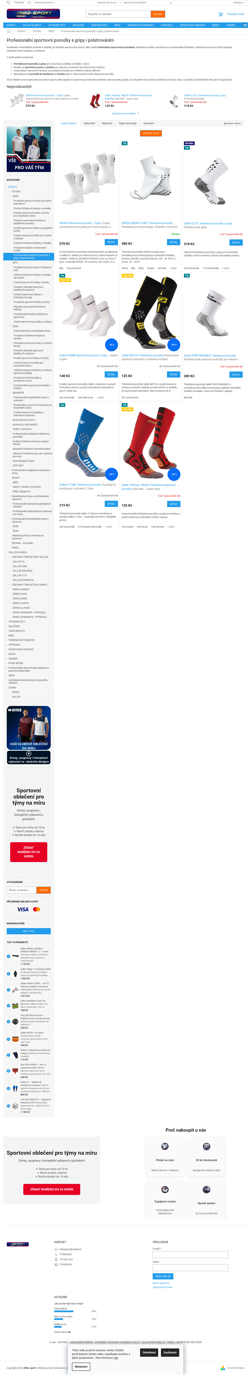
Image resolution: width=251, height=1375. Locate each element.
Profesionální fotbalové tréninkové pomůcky (31, 435)
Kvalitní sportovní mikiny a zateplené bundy (33, 229)
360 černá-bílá (191, 268)
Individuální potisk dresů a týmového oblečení (27, 681)
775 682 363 (66, 1259)
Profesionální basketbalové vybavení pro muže (32, 513)
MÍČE (15, 482)
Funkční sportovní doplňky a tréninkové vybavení (29, 414)
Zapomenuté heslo (163, 1287)
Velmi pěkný (60, 1308)
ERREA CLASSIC (21, 607)
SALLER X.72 (20, 575)
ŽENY (16, 326)
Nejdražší (107, 123)
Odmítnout (149, 1352)
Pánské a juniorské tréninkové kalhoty (29, 308)
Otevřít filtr (151, 133)
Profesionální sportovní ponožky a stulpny (32, 387)
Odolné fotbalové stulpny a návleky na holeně (32, 276)
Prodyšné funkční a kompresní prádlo (30, 249)
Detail (111, 242)
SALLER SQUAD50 (22, 570)
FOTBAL (16, 191)
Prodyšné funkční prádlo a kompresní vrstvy (28, 379)
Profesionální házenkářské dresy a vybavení (30, 520)
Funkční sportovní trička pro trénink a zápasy (32, 237)
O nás (53, 1342)
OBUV (11, 675)
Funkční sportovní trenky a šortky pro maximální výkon (31, 214)
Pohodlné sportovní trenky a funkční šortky (33, 344)
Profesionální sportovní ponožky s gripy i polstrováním (32, 256)
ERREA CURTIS (21, 603)
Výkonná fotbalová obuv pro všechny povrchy (32, 455)
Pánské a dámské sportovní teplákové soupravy (28, 288)
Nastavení (81, 1366)
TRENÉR (12, 658)
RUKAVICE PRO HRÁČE (25, 424)
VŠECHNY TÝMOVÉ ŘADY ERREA (29, 584)
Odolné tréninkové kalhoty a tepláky (33, 243)
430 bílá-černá (85, 397)
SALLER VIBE (20, 566)
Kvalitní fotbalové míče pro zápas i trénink (31, 443)
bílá (61, 268)
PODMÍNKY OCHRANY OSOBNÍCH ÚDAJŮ (117, 1342)
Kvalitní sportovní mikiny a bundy (31, 358)
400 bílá (188, 397)
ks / (28, 931)
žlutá (141, 268)
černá (125, 268)
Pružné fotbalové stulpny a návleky (32, 208)
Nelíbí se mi (60, 1324)
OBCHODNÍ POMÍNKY (81, 1342)
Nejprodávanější (127, 123)
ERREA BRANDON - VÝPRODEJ (29, 612)
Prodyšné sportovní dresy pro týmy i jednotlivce (33, 202)
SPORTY (12, 187)
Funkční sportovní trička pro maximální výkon (28, 364)
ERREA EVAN (20, 593)
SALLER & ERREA (17, 552)
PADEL (15, 547)
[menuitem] (11, 25)
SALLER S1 (19, 561)
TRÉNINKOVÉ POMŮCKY (21, 640)
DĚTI (15, 262)
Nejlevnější (89, 123)
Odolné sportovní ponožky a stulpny (33, 321)
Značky (12, 687)
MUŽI (15, 196)
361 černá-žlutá (130, 397)
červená (162, 268)
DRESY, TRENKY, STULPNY (27, 487)
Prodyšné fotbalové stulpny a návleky (29, 337)
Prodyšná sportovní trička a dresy (32, 302)
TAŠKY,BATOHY (16, 631)
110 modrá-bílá (211, 268)
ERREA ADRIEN (21, 589)
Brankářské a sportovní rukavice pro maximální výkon (33, 406)
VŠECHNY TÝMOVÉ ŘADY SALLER (30, 557)
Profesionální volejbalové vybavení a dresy (31, 471)
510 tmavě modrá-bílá (89, 526)
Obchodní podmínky (135, 2)
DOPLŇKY (18, 465)
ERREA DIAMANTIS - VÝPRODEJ (30, 617)
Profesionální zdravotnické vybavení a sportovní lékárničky (28, 669)
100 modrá (127, 526)
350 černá (142, 526)
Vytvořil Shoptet (235, 1367)
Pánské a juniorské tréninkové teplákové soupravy (29, 222)
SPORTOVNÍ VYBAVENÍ (20, 649)
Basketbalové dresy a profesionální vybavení (30, 498)
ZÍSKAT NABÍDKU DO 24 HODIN (29, 852)
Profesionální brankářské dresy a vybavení (31, 399)
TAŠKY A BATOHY (22, 429)
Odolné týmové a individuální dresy (32, 330)
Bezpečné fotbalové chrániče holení (31, 448)
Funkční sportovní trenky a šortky (31, 282)
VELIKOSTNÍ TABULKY (153, 1342)
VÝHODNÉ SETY (17, 621)
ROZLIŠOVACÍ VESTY (24, 420)
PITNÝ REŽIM (15, 663)
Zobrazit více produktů (124, 113)
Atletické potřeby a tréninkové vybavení (27, 537)
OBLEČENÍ (14, 626)
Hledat (158, 14)
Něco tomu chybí (63, 1316)
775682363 (65, 1254)
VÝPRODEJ (14, 644)
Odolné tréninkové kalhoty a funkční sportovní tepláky (33, 371)
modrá (150, 268)
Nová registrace (161, 1283)
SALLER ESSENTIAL (23, 580)
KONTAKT (62, 1342)
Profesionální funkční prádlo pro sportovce (31, 315)
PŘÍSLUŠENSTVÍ (21, 491)
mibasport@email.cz (70, 1249)
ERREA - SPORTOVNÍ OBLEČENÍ (184, 1342)
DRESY (12, 654)
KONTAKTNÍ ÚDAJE (107, 2)
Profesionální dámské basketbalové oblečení (32, 505)
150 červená (157, 526)
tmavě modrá (74, 268)
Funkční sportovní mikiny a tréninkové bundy (28, 296)
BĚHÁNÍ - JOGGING (22, 543)
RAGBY (16, 477)
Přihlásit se (163, 1276)
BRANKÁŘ (18, 392)
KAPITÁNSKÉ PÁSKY (24, 461)
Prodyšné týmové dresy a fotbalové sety (32, 269)
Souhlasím (170, 1352)
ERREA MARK (20, 598)
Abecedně (148, 123)
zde (116, 1357)
